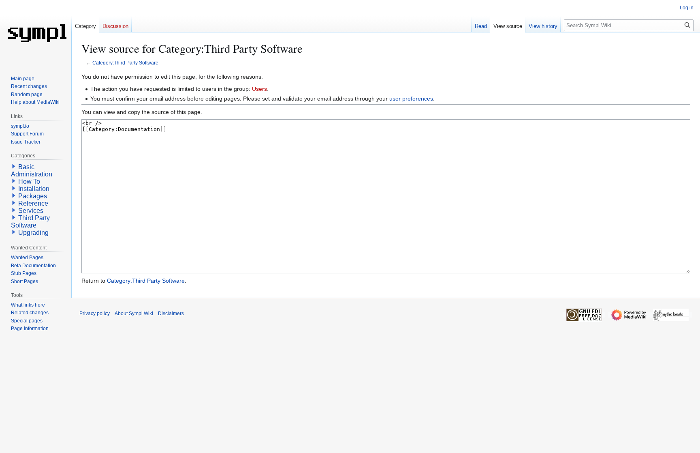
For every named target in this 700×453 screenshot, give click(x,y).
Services (30, 210)
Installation (33, 188)
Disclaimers (171, 313)
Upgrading (33, 232)
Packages (32, 196)
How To (29, 181)
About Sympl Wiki (134, 313)
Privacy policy (94, 313)
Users (259, 89)
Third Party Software (30, 222)
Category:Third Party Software (125, 62)
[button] (14, 166)
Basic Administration (31, 170)
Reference (33, 203)
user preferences (411, 98)
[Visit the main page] (35, 32)
